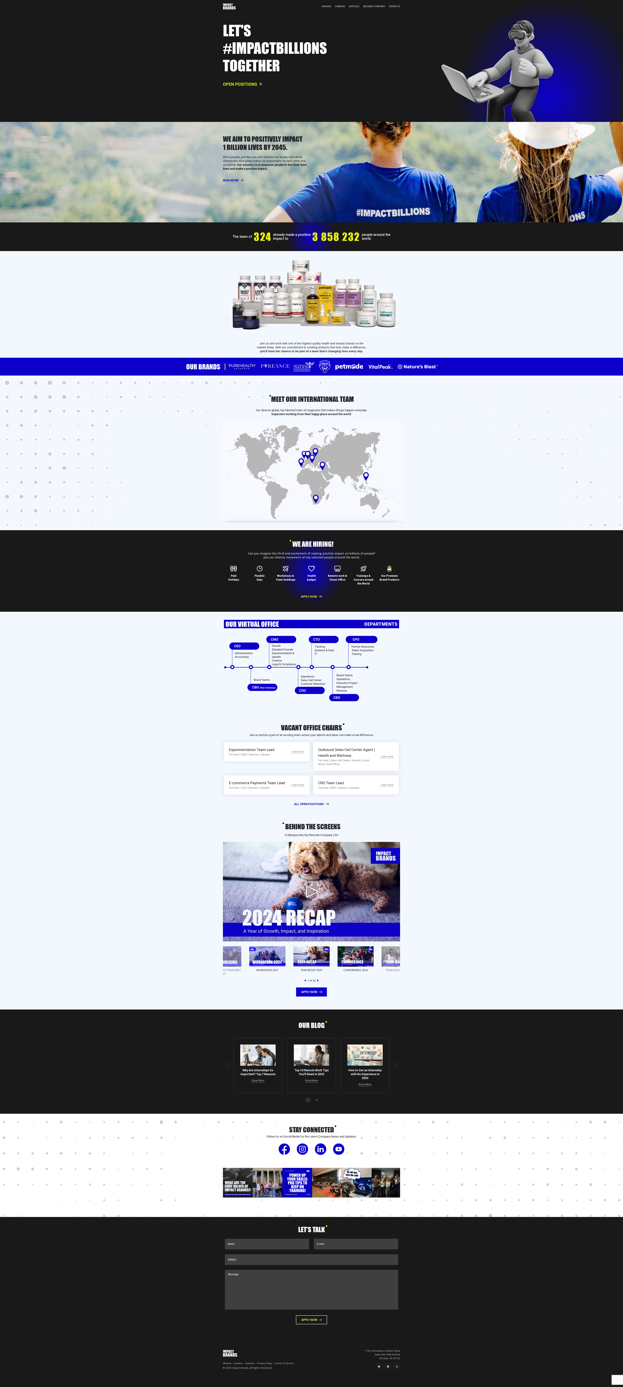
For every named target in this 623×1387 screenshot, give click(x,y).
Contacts (394, 6)
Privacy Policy (264, 1363)
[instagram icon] (397, 1366)
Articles (354, 6)
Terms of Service (284, 1363)
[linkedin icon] (388, 1366)
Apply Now (309, 596)
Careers (340, 6)
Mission (326, 6)
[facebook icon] (379, 1366)
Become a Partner (374, 6)
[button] (305, 980)
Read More (258, 1080)
